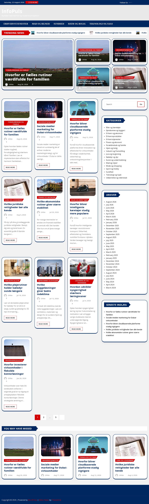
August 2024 (111, 273)
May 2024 (110, 282)
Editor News (44, 500)
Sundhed (59, 24)
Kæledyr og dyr (112, 157)
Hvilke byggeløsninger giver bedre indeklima (46, 289)
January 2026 (111, 222)
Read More (10, 167)
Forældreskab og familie (116, 145)
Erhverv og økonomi (114, 133)
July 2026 (109, 205)
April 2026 (110, 213)
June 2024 (110, 279)
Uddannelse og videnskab (116, 178)
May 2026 (110, 211)
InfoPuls (12, 11)
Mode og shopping (114, 166)
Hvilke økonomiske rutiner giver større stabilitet (49, 204)
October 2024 (111, 267)
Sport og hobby (112, 169)
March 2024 (111, 288)
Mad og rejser (41, 24)
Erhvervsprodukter (114, 136)
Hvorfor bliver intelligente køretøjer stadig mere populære (79, 208)
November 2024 (112, 264)
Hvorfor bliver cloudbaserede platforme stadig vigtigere (91, 82)
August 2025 (111, 237)
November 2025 (112, 228)
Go (141, 104)
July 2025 (109, 240)
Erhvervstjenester (16, 24)
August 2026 (111, 202)
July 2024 (109, 276)
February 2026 (112, 219)
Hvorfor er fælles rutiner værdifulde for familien (28, 77)
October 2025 (111, 231)
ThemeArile (56, 500)
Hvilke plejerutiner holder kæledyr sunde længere (15, 287)
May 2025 (110, 246)
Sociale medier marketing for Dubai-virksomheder (128, 54)
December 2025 (112, 225)
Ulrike (11, 84)
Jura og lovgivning (113, 154)
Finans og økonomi (114, 142)
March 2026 (111, 216)
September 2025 (112, 234)
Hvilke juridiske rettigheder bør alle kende (129, 82)
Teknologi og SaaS (101, 24)
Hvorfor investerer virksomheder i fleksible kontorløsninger (15, 369)
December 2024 (112, 261)
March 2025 (111, 252)
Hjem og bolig (77, 24)
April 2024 (110, 284)
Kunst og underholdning (116, 160)
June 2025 (110, 243)
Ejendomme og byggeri (115, 130)
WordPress (32, 500)
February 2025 (112, 255)
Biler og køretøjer (113, 127)
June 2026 (110, 208)
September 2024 (112, 270)
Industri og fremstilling (115, 151)
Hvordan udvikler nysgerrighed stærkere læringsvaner (80, 291)
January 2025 (111, 258)
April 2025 (110, 249)
